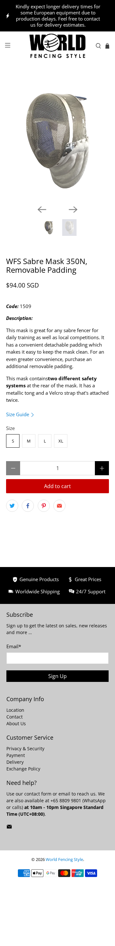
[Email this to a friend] (59, 506)
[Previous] (42, 209)
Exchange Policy (23, 769)
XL (60, 441)
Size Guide (18, 414)
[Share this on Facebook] (28, 506)
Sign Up (57, 676)
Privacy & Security (25, 748)
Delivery (15, 762)
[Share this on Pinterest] (44, 506)
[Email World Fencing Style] (9, 828)
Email (13, 646)
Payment (15, 755)
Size (10, 428)
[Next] (73, 209)
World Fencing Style (64, 859)
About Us (16, 723)
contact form (37, 794)
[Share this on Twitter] (12, 506)
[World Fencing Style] (57, 46)
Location (15, 710)
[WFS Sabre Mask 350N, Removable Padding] (57, 140)
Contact (14, 717)
